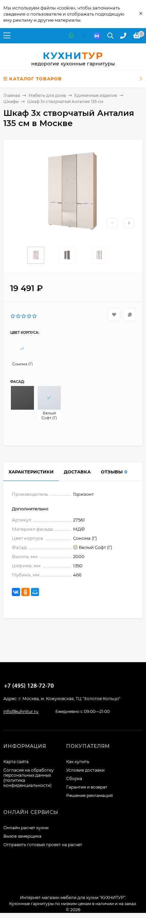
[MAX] (97, 35)
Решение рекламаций (89, 795)
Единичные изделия (95, 95)
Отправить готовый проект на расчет (42, 844)
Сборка (74, 778)
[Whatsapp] (71, 35)
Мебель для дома (47, 95)
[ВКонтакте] (16, 592)
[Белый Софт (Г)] (49, 398)
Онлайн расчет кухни (26, 827)
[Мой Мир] (35, 592)
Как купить (77, 761)
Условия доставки (85, 770)
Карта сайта (16, 761)
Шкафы (11, 101)
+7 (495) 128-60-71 (28, 685)
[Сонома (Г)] (22, 349)
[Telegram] (83, 35)
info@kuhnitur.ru (20, 711)
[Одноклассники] (25, 592)
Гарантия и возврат (86, 787)
